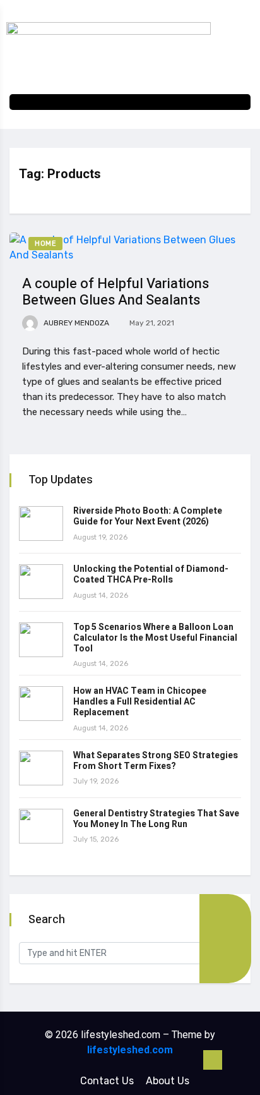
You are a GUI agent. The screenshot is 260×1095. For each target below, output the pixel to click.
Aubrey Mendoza (75, 322)
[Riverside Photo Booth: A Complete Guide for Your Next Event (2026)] (41, 523)
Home (45, 243)
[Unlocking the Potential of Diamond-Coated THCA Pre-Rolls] (41, 581)
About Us (167, 1081)
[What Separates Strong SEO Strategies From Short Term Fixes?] (41, 768)
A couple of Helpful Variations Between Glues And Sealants (115, 292)
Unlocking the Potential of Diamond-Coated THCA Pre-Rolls (150, 574)
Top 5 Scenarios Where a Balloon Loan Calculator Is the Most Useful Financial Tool (155, 637)
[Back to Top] (212, 1060)
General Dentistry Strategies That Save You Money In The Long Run (156, 819)
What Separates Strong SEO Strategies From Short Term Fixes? (155, 761)
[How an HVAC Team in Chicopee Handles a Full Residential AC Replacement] (41, 703)
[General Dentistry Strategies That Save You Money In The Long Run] (41, 826)
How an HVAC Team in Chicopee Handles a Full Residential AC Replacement (139, 701)
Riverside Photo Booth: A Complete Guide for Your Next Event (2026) (147, 516)
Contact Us (107, 1081)
